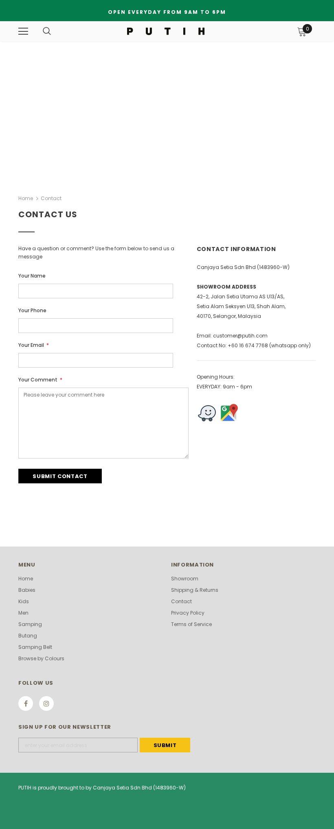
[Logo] (165, 31)
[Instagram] (46, 703)
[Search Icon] (47, 31)
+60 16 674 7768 (248, 345)
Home (25, 198)
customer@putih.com (240, 335)
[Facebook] (25, 703)
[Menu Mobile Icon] (23, 31)
